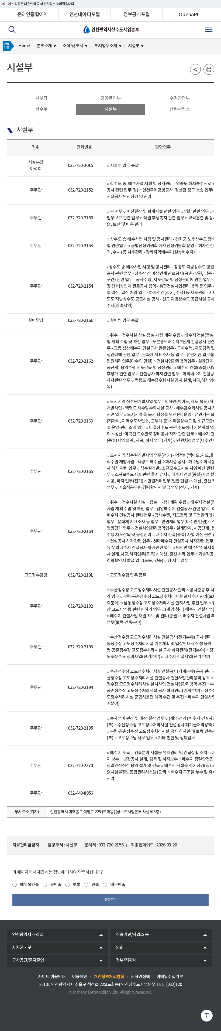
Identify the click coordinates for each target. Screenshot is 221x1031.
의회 (119, 947)
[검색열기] (12, 30)
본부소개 (44, 45)
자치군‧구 (22, 947)
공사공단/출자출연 (28, 960)
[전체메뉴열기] (209, 30)
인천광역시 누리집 (28, 934)
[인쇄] (208, 69)
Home (24, 45)
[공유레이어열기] (195, 69)
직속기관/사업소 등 (132, 934)
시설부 (134, 45)
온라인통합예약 (32, 15)
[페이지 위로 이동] (206, 1016)
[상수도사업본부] (111, 30)
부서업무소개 (105, 45)
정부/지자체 (126, 960)
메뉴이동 (6, 46)
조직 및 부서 (73, 45)
